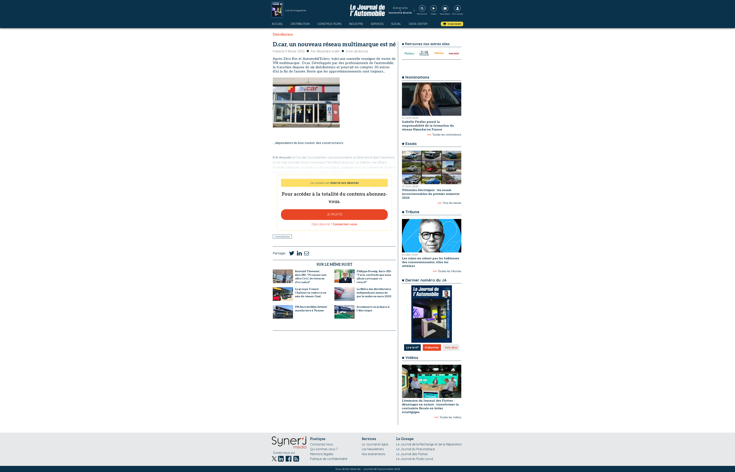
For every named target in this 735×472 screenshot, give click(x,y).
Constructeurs (329, 24)
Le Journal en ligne (375, 444)
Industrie (356, 24)
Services (377, 24)
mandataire (282, 236)
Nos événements (373, 454)
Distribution (300, 24)
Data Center (418, 24)
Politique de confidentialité (328, 459)
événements (400, 7)
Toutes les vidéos (450, 417)
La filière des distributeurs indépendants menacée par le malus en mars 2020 (374, 292)
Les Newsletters (373, 449)
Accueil (277, 24)
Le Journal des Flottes (412, 454)
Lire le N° (412, 347)
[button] (452, 24)
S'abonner (432, 347)
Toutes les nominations (446, 134)
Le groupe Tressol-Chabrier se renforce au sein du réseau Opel (310, 292)
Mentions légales (321, 454)
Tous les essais (452, 203)
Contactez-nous (321, 444)
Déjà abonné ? (334, 224)
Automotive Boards (400, 12)
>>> (429, 134)
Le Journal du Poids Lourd (414, 459)
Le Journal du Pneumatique (415, 449)
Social (396, 24)
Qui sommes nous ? (323, 449)
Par (325, 51)
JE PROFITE (334, 214)
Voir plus (451, 347)
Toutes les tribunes (449, 271)
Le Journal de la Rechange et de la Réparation (429, 444)
